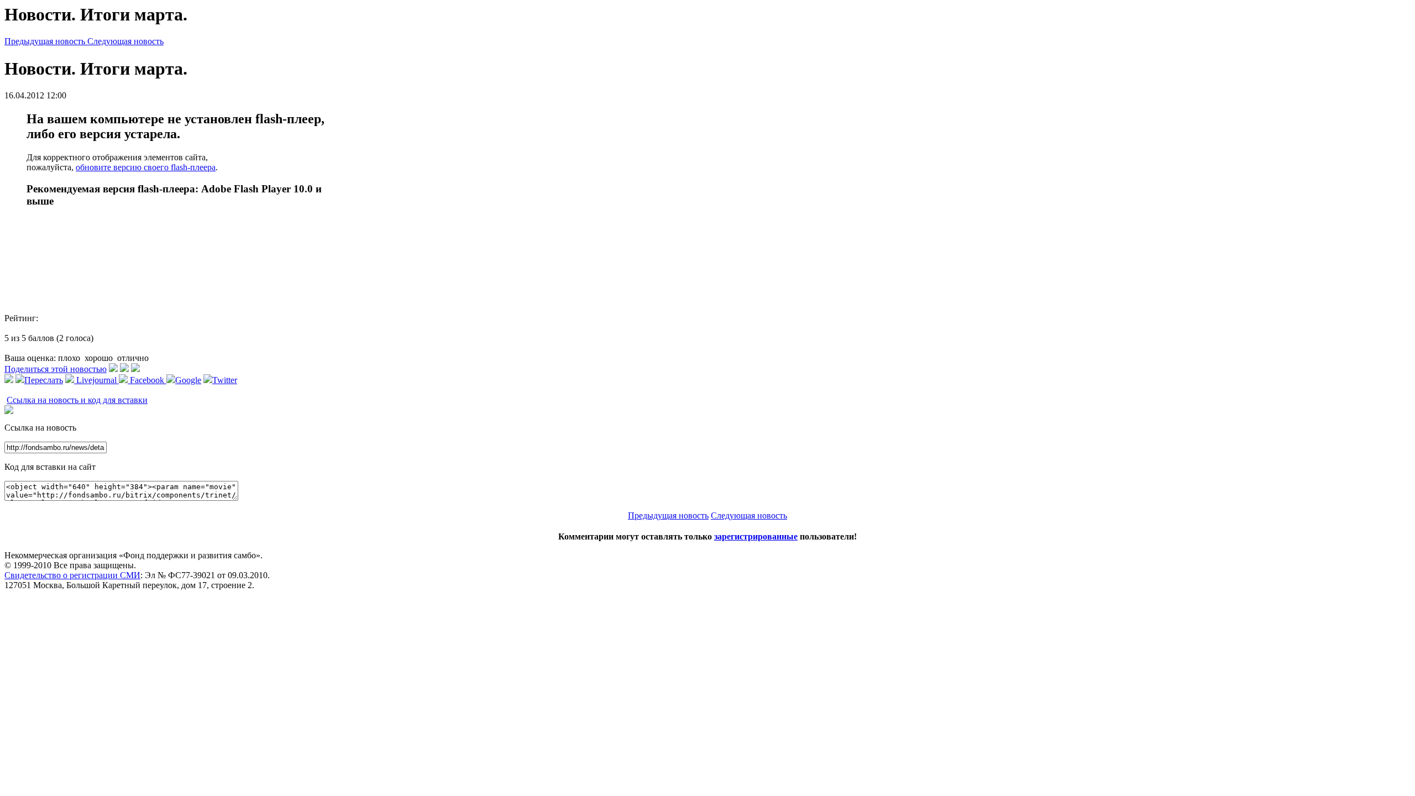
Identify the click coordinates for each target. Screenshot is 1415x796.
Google (188, 380)
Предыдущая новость (45, 41)
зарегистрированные (756, 536)
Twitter (224, 380)
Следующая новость (125, 41)
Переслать (43, 380)
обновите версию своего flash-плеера (146, 167)
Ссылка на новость (40, 427)
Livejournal (96, 380)
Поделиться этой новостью (55, 369)
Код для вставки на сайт (50, 467)
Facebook (147, 380)
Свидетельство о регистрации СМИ (72, 575)
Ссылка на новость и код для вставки (77, 400)
